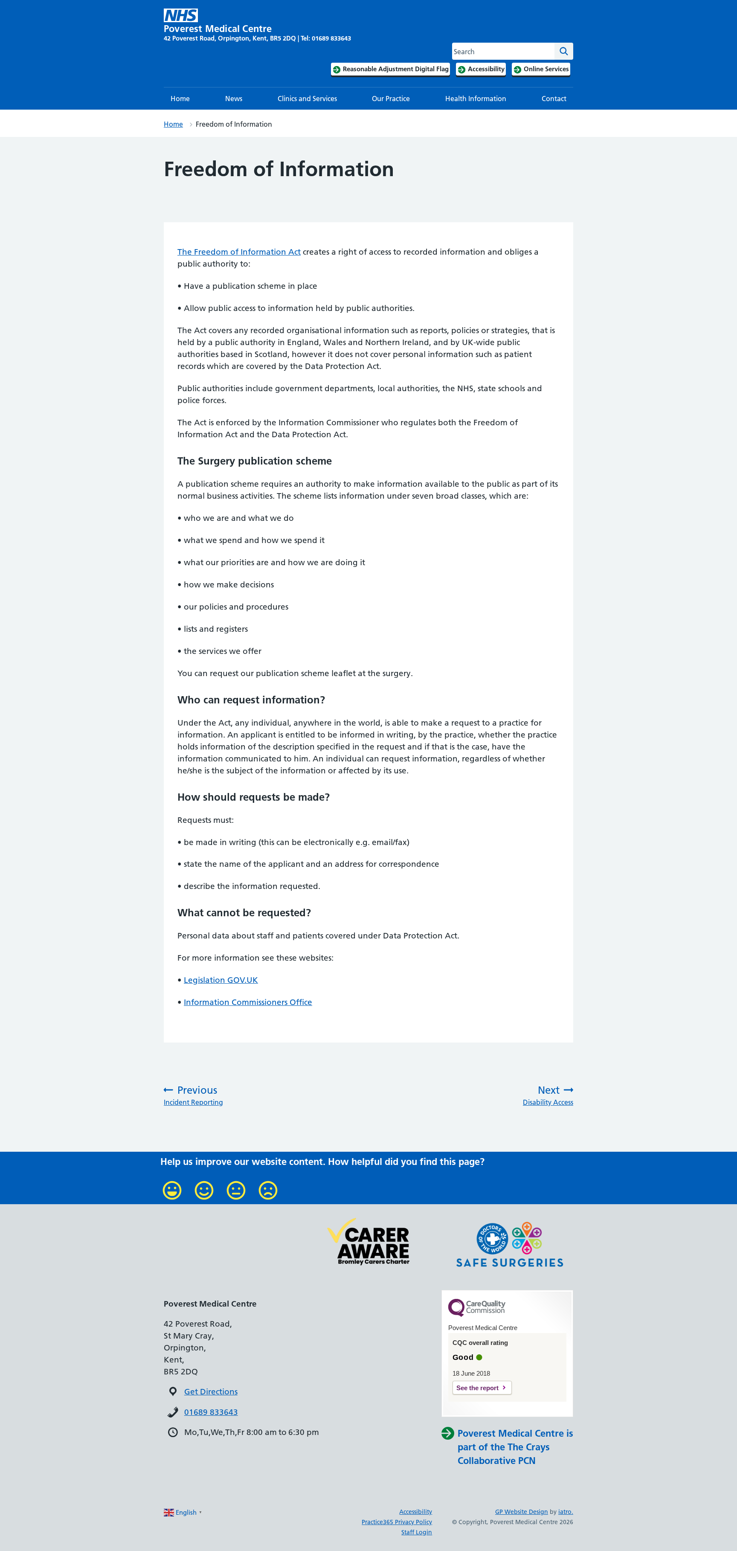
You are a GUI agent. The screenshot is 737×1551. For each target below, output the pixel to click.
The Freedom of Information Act (239, 252)
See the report (477, 1387)
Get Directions (211, 1392)
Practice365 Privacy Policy (397, 1522)
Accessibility (415, 1512)
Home (180, 98)
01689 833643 (211, 1412)
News (233, 98)
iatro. (565, 1512)
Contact (554, 98)
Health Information (475, 98)
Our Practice (391, 98)
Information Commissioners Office (248, 1002)
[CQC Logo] (476, 1314)
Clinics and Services (307, 98)
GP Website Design (521, 1512)
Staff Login (416, 1532)
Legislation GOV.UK (221, 980)
